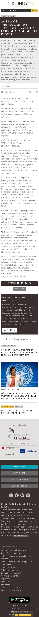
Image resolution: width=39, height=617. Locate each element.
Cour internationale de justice (13, 550)
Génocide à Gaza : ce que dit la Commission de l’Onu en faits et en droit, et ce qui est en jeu (19, 395)
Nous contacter (20, 486)
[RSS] (28, 495)
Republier (19, 289)
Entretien (19, 407)
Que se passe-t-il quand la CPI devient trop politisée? (16, 411)
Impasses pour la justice (11, 590)
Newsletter (19, 467)
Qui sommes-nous (19, 480)
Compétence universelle (11, 573)
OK (17, 614)
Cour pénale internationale (12, 553)
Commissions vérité (9, 576)
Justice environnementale (12, 587)
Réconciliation (7, 585)
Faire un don (19, 473)
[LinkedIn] (11, 495)
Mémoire (5, 582)
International (7, 407)
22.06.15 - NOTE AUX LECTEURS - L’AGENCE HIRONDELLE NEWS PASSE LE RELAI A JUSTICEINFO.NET (19, 352)
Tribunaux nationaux (10, 570)
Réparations (6, 579)
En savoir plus (25, 614)
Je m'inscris (9, 330)
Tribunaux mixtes (8, 567)
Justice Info (7, 86)
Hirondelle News (8, 16)
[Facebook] (17, 495)
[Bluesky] (22, 495)
